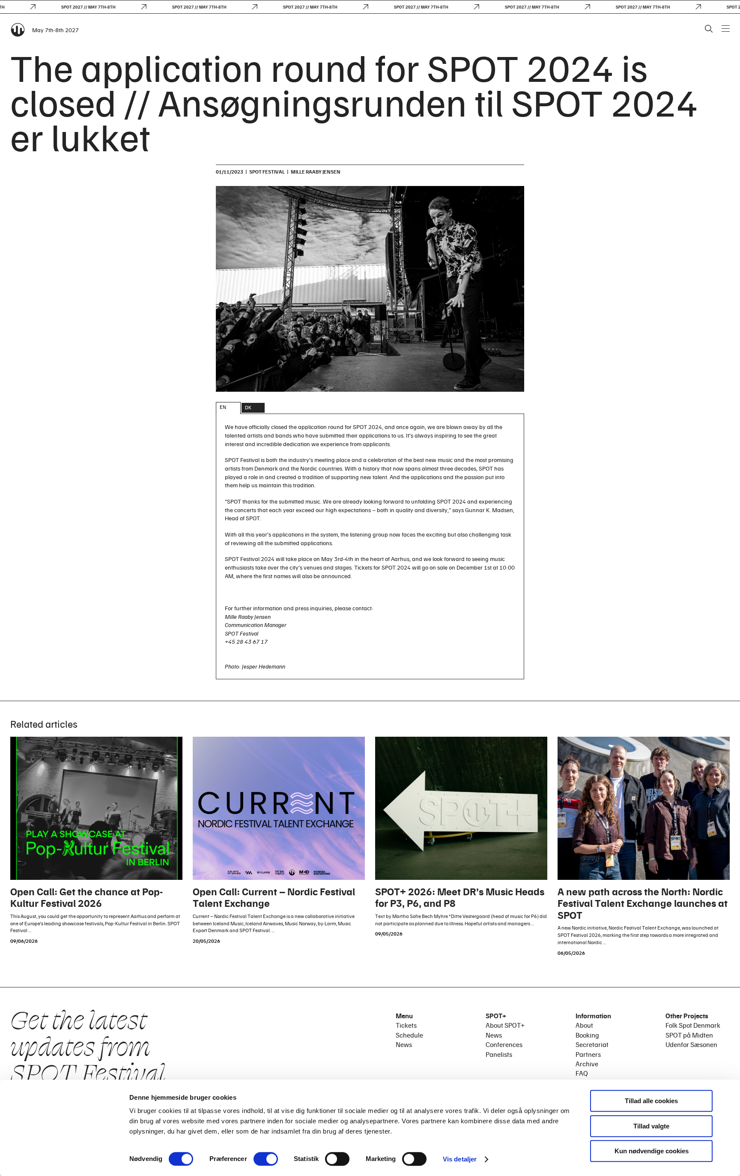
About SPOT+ (505, 1025)
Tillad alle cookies (651, 1100)
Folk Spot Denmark (692, 1025)
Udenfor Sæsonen (691, 1044)
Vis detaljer (460, 1159)
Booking (587, 1035)
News (404, 1044)
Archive (587, 1063)
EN (223, 407)
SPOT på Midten (689, 1035)
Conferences (504, 1044)
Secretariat (592, 1044)
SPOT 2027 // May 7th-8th (74, 6)
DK (248, 407)
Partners (588, 1054)
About (584, 1025)
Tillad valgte (651, 1126)
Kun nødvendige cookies (652, 1151)
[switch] (266, 1159)
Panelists (499, 1054)
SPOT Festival (267, 171)
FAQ (582, 1073)
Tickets (406, 1025)
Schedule (409, 1035)
